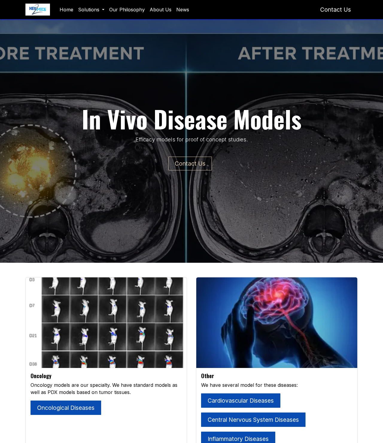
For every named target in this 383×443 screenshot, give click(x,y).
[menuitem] (66, 10)
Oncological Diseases (66, 407)
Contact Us (335, 9)
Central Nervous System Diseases (253, 419)
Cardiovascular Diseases (241, 400)
